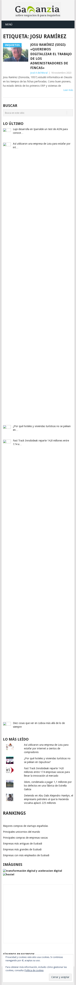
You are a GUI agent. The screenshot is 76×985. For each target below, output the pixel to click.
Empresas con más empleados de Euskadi (26, 855)
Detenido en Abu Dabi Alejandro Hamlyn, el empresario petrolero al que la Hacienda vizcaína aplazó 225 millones (48, 799)
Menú (8, 24)
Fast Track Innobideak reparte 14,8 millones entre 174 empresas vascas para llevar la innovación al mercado (47, 772)
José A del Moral (39, 72)
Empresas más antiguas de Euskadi (22, 843)
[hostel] (8, 874)
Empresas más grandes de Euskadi (22, 849)
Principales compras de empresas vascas (25, 837)
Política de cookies (34, 970)
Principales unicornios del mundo (21, 831)
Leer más (68, 90)
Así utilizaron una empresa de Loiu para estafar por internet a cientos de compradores (46, 748)
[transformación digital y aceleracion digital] (32, 870)
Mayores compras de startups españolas (25, 825)
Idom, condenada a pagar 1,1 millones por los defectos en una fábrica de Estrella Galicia (48, 785)
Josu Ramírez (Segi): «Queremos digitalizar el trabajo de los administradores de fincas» (51, 56)
